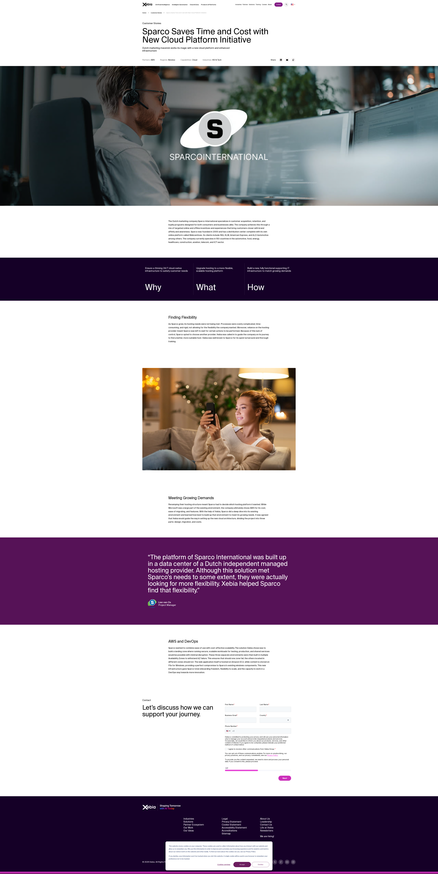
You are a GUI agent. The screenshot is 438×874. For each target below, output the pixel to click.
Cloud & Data (194, 5)
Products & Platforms (208, 5)
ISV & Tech (216, 60)
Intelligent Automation (180, 5)
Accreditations (229, 830)
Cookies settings (223, 864)
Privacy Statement (231, 821)
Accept (242, 864)
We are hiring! (267, 836)
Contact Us (266, 824)
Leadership (266, 821)
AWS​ (153, 60)
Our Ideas (188, 830)
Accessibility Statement (234, 827)
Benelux (171, 60)
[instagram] (293, 862)
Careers (264, 4)
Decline (260, 864)
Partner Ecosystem (193, 824)
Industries (238, 4)
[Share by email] (287, 60)
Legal (225, 818)
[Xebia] (147, 4)
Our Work (188, 827)
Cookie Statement (231, 824)
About (270, 4)
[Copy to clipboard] (293, 60)
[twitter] (274, 862)
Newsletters (266, 830)
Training (258, 4)
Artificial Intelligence (162, 5)
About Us (265, 818)
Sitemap (226, 833)
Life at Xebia (266, 827)
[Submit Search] (286, 5)
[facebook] (281, 862)
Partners (245, 4)
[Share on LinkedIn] (281, 60)
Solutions (252, 4)
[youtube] (287, 862)
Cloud (194, 60)
